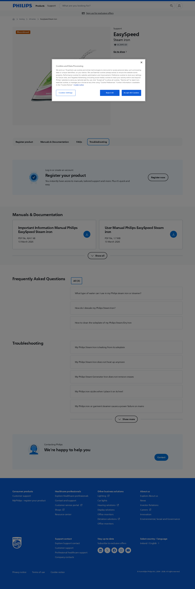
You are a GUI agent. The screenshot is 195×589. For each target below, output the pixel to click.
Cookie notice (79, 84)
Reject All (110, 92)
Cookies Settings (65, 92)
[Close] (141, 62)
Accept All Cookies (131, 92)
